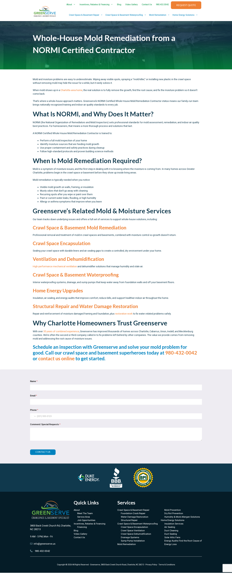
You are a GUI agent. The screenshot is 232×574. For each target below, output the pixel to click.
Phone (34, 410)
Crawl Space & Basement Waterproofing (124, 15)
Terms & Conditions (167, 565)
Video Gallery (131, 4)
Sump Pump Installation (133, 540)
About (69, 4)
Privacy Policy (151, 565)
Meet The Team (85, 513)
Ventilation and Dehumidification (68, 259)
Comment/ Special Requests (45, 424)
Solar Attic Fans (172, 537)
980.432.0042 (162, 4)
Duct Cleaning (171, 530)
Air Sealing (169, 527)
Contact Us (147, 4)
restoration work (124, 313)
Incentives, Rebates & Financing (94, 4)
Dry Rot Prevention (173, 513)
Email (33, 395)
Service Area (83, 516)
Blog (119, 4)
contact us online (56, 358)
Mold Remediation (157, 15)
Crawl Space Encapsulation (61, 243)
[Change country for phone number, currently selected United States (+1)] (33, 416)
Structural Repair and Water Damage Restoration (85, 306)
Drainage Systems (130, 537)
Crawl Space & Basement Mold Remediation (79, 227)
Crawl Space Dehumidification (136, 534)
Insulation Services (173, 523)
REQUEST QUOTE (186, 5)
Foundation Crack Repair (133, 513)
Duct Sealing (170, 534)
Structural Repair (129, 520)
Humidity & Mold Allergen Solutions (182, 516)
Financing (82, 527)
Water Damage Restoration (134, 516)
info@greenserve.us (44, 543)
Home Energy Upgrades (58, 290)
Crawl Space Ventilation (133, 530)
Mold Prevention (172, 510)
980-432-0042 (181, 353)
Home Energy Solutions (183, 15)
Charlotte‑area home (71, 90)
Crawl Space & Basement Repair (84, 15)
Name (33, 381)
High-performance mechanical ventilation (55, 266)
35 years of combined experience (61, 331)
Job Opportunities (86, 520)
